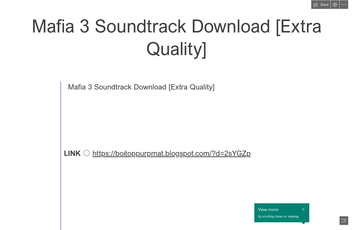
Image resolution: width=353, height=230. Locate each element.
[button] (320, 4)
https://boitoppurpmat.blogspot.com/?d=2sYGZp (171, 153)
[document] (176, 115)
